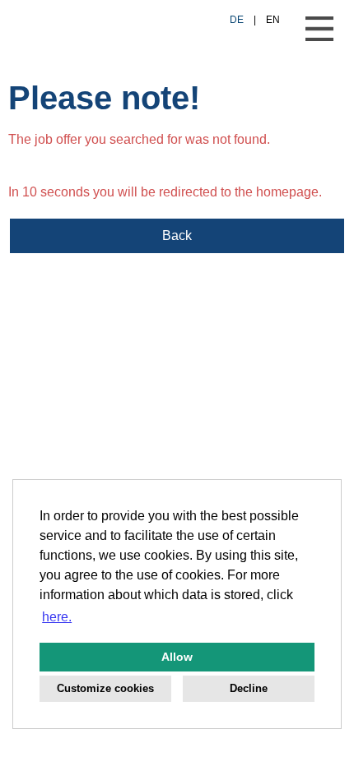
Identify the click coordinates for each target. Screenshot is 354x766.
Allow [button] (177, 656)
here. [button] (57, 617)
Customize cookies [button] (105, 688)
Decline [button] (249, 688)
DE (237, 19)
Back (177, 235)
